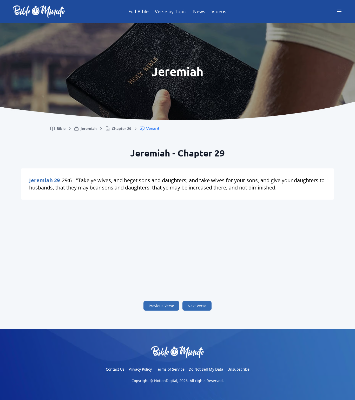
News (199, 11)
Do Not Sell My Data (206, 369)
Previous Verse (161, 305)
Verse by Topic (171, 11)
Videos (219, 11)
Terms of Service (170, 369)
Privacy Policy (140, 369)
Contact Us (115, 369)
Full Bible (138, 11)
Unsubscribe (238, 369)
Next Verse (197, 305)
